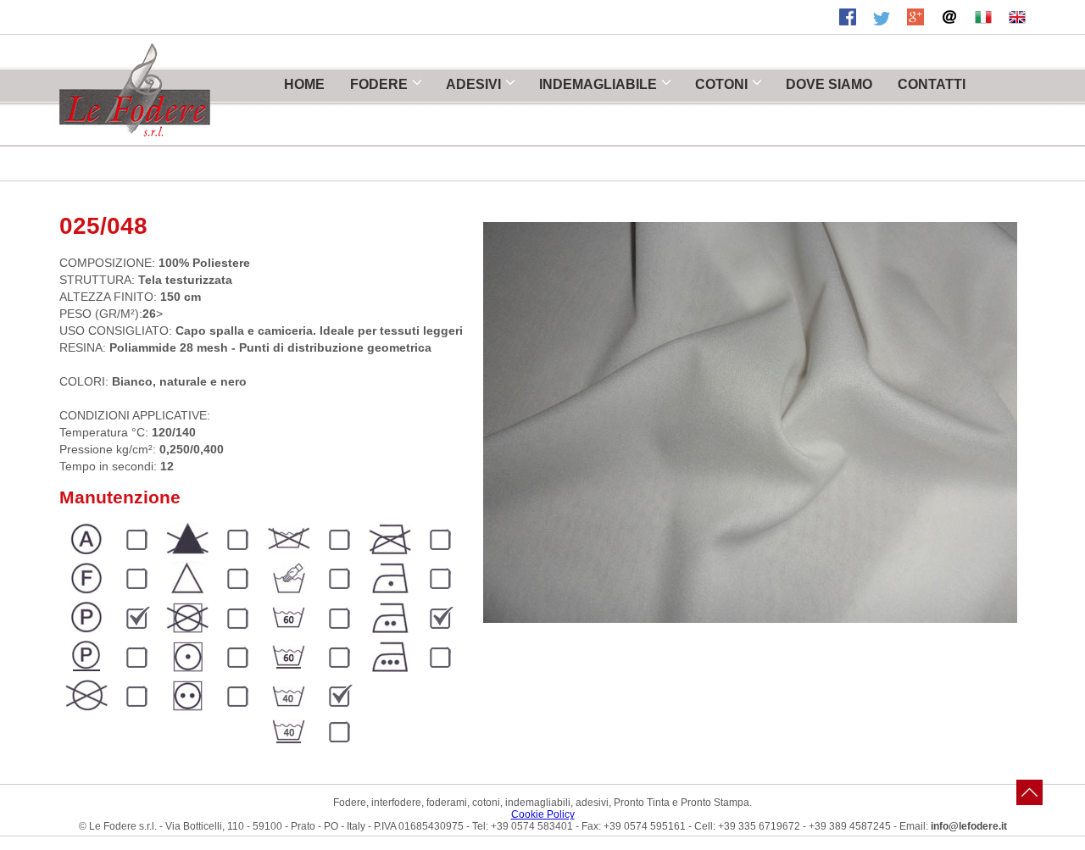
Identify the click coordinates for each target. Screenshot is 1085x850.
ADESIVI (473, 84)
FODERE (379, 84)
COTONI (721, 84)
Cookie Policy (543, 814)
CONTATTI (931, 84)
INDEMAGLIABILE (598, 84)
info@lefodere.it (969, 826)
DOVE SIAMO (829, 84)
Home (304, 84)
